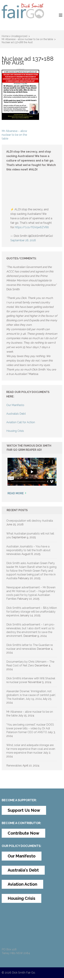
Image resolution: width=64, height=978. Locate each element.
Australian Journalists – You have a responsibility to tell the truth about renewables (28, 550)
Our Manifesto (15, 405)
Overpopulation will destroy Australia (29, 520)
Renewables (14, 765)
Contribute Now (23, 833)
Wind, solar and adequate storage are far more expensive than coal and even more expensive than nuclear (30, 748)
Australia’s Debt (16, 413)
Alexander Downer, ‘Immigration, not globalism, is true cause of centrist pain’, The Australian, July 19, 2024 (31, 695)
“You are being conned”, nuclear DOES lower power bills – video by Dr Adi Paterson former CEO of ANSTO (30, 728)
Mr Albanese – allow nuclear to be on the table (14, 134)
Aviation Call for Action (20, 422)
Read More (16, 493)
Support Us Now (24, 810)
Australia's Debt (23, 870)
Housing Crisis (15, 431)
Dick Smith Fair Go (23, 972)
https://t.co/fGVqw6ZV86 (32, 227)
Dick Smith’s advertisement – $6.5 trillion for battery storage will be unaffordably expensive (31, 611)
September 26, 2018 (23, 240)
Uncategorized (19, 36)
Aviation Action (22, 884)
